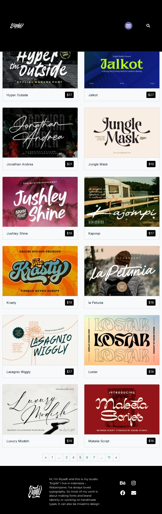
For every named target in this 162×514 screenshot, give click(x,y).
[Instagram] (133, 483)
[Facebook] (123, 493)
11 (109, 457)
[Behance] (123, 483)
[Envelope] (133, 493)
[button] (128, 26)
